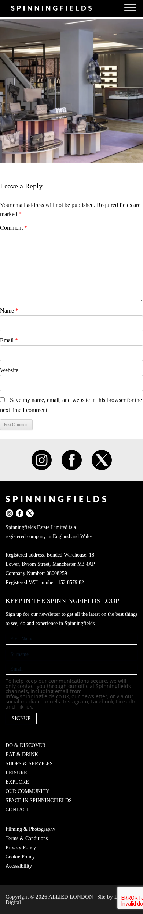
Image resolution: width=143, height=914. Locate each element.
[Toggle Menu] (130, 7)
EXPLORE (17, 782)
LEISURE (16, 773)
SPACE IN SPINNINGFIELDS (39, 800)
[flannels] (71, 91)
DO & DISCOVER (25, 745)
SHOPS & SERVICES (29, 763)
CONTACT (17, 809)
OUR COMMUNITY (28, 791)
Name (9, 310)
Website (9, 370)
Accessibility (19, 866)
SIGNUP (21, 718)
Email (9, 340)
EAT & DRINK (22, 754)
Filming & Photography (30, 829)
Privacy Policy (21, 847)
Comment (13, 228)
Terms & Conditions (27, 838)
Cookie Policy (20, 857)
